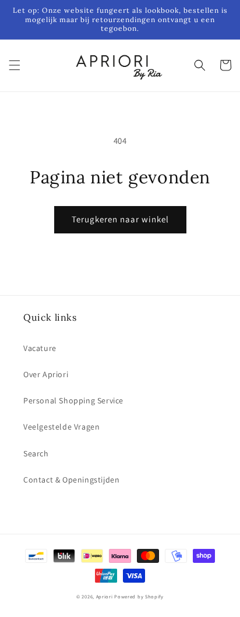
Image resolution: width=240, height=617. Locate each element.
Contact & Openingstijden (71, 479)
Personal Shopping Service (73, 400)
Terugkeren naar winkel (120, 219)
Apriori (104, 596)
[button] (14, 65)
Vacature (40, 348)
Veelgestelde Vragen (61, 426)
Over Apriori (45, 374)
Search (36, 453)
